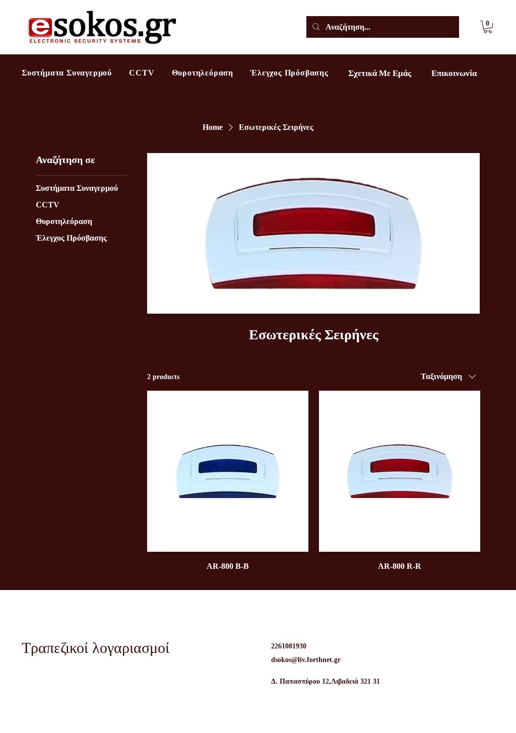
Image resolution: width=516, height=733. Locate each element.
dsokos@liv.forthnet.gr (306, 660)
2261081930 (288, 646)
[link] (487, 27)
